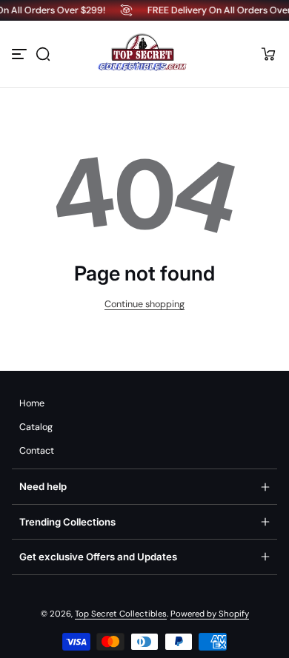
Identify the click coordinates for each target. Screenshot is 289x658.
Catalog (36, 427)
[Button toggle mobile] (21, 54)
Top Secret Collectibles (121, 614)
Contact (36, 451)
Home (31, 403)
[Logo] (144, 54)
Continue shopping (144, 304)
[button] (43, 54)
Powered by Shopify (209, 614)
